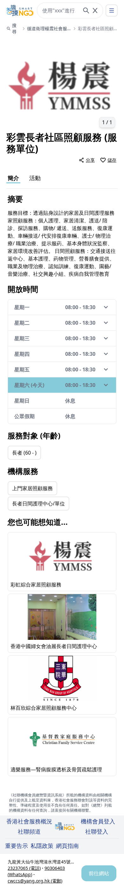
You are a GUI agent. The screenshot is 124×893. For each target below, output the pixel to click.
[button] (62, 84)
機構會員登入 (98, 821)
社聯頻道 (29, 831)
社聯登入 (96, 831)
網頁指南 (67, 845)
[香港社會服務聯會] (20, 10)
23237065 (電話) (24, 868)
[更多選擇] (112, 10)
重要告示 (16, 845)
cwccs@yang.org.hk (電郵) (35, 881)
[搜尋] (86, 10)
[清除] (95, 10)
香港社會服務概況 (29, 821)
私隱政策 (42, 845)
